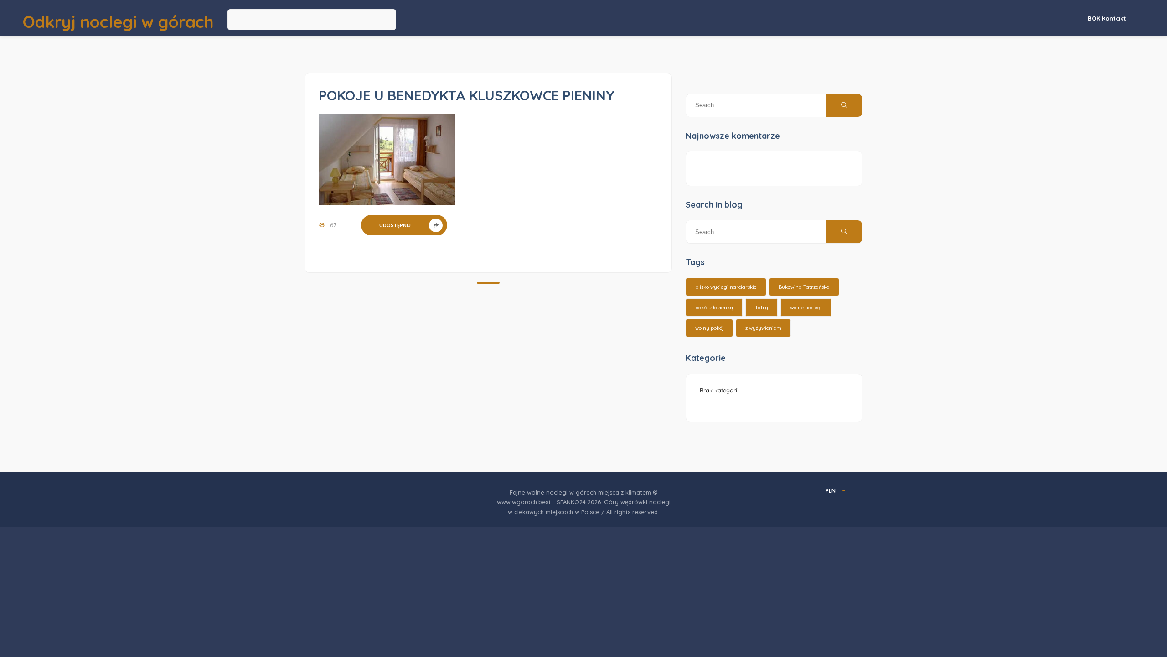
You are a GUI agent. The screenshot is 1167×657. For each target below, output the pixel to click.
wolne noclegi (806, 307)
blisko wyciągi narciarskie (726, 287)
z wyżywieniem (763, 328)
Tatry (761, 307)
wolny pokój (709, 328)
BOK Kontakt (1107, 18)
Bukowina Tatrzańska (804, 287)
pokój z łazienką (714, 307)
